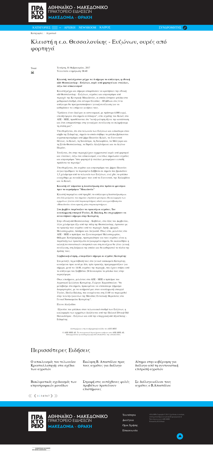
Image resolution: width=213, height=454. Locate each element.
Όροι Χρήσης (130, 425)
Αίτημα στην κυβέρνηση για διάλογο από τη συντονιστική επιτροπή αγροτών (156, 365)
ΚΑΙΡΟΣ (105, 27)
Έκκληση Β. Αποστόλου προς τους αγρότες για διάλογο (104, 363)
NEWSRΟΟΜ (87, 27)
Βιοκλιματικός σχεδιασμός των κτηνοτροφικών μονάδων (54, 383)
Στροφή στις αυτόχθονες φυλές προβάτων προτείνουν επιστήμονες (106, 385)
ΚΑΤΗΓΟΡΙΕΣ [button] (41, 27)
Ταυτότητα (129, 415)
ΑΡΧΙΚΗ (69, 27)
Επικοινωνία (130, 430)
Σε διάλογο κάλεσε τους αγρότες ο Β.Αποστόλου (153, 383)
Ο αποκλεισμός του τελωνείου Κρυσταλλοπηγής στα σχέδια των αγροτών (53, 365)
